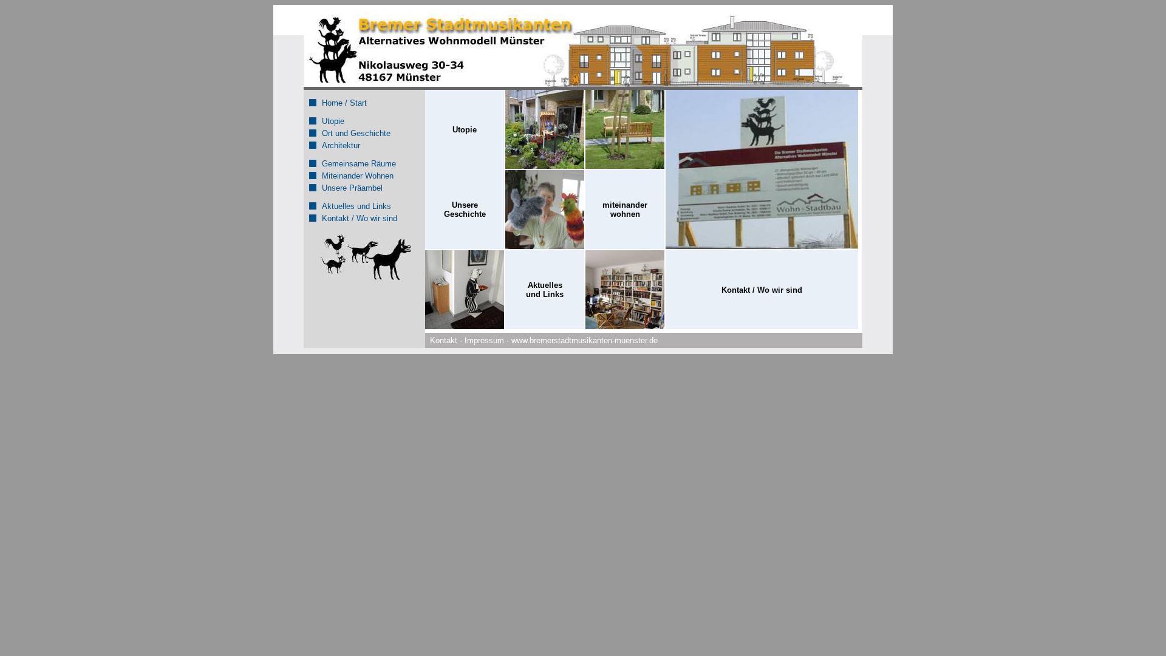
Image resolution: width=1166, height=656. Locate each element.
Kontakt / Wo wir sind (359, 218)
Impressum (484, 340)
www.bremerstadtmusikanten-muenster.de (584, 340)
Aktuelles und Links (356, 206)
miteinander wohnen (624, 209)
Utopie (333, 121)
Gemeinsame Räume (359, 163)
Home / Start (344, 103)
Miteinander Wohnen (358, 175)
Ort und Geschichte (356, 133)
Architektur (341, 145)
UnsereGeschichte (465, 209)
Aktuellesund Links (545, 290)
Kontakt (443, 340)
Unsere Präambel (352, 188)
